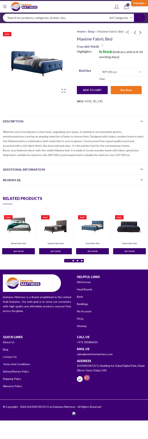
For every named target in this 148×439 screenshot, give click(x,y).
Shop (91, 31)
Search (139, 18)
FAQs (80, 318)
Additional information (24, 169)
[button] (67, 260)
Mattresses (84, 282)
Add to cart (92, 90)
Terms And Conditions (16, 364)
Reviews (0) (11, 180)
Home (81, 31)
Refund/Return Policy (16, 371)
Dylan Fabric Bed (129, 243)
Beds (80, 296)
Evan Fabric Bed (92, 243)
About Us (8, 342)
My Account (84, 311)
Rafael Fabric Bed (18, 243)
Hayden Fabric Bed (56, 243)
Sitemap (82, 326)
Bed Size (85, 70)
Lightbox (63, 90)
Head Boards (84, 289)
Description (13, 121)
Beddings (82, 304)
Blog (5, 349)
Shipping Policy (12, 378)
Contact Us (10, 356)
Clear (102, 78)
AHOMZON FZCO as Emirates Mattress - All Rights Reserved (64, 406)
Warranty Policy (12, 386)
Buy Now (126, 90)
